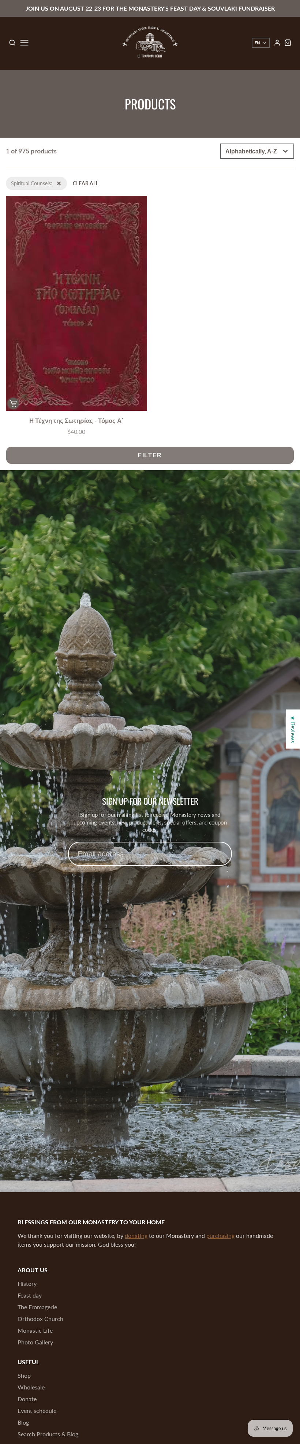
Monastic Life (35, 1330)
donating (136, 1235)
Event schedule (37, 1410)
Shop (24, 1375)
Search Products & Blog (48, 1433)
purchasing (220, 1235)
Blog (23, 1422)
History (27, 1283)
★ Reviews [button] (293, 729)
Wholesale (31, 1387)
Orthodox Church (40, 1318)
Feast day (30, 1295)
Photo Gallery (35, 1342)
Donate (27, 1398)
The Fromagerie (37, 1306)
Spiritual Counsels (26, 181)
